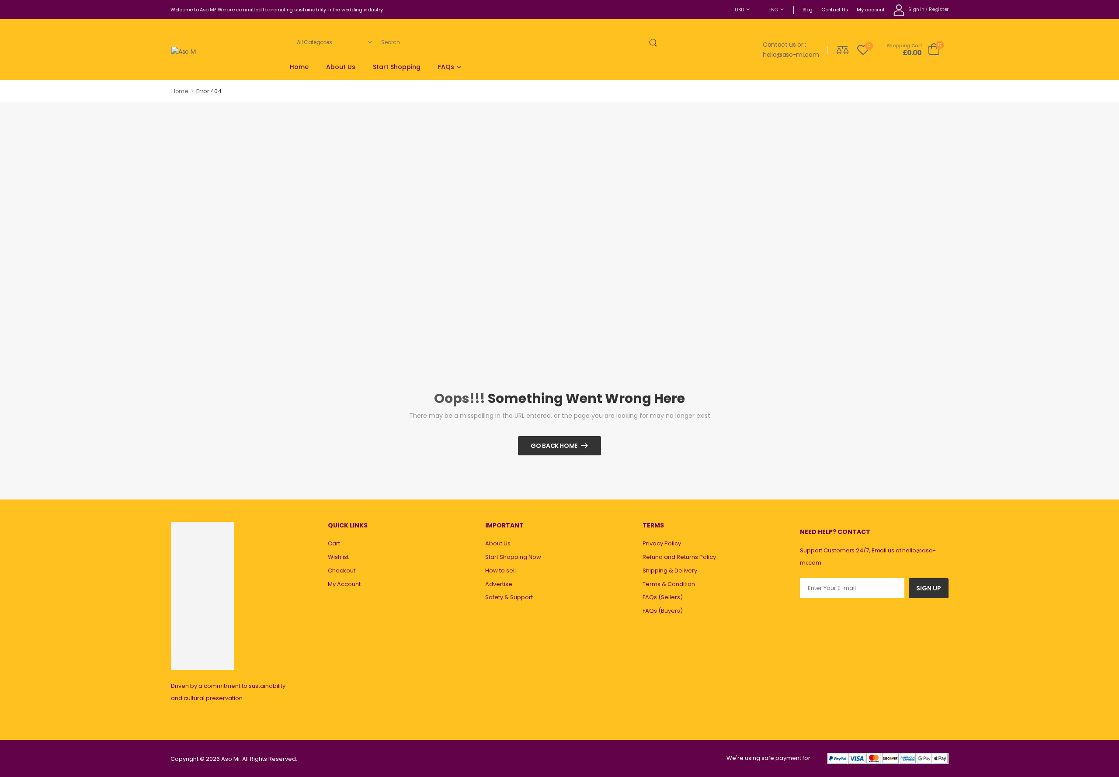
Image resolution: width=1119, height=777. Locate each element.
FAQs (446, 66)
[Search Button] (655, 42)
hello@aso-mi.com (791, 54)
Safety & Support (509, 597)
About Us (340, 66)
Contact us (779, 44)
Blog (808, 9)
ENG (773, 9)
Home (299, 66)
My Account (344, 584)
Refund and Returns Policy (679, 557)
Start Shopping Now (513, 557)
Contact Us (834, 9)
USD (739, 9)
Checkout (341, 570)
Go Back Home (554, 445)
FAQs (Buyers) (663, 611)
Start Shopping (396, 66)
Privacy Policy (662, 543)
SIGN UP (928, 588)
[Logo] (184, 51)
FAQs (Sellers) (663, 597)
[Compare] (842, 49)
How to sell (500, 570)
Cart (334, 543)
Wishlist (338, 557)
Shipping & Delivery (670, 570)
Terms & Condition (669, 584)
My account (870, 9)
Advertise (498, 584)
